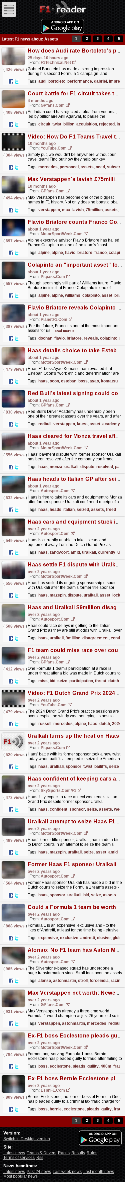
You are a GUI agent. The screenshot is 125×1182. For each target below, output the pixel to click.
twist (56, 124)
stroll (83, 980)
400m (106, 1066)
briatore (84, 252)
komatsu (109, 381)
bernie (56, 1109)
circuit (44, 124)
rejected (107, 124)
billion (68, 124)
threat (100, 680)
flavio (70, 252)
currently (106, 552)
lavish (78, 209)
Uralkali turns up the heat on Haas (73, 736)
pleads (79, 1066)
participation (81, 680)
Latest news (14, 1153)
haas (43, 381)
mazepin (58, 595)
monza (56, 466)
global (118, 937)
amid (75, 552)
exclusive (69, 937)
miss (43, 680)
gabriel (100, 81)
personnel (69, 167)
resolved (104, 466)
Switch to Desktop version (26, 1138)
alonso (44, 980)
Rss (39, 1157)
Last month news (98, 1171)
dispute (87, 466)
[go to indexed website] (74, 62)
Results (78, 1153)
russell (44, 723)
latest (82, 424)
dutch (113, 680)
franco (100, 252)
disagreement (95, 638)
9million (73, 638)
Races (64, 1153)
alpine (44, 252)
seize (62, 680)
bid (52, 680)
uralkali (71, 466)
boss (83, 381)
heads (55, 509)
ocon (54, 381)
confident (58, 809)
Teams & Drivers (41, 1153)
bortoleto (56, 81)
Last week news (67, 1171)
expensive (48, 937)
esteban (68, 381)
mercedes (48, 167)
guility (93, 1066)
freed (111, 509)
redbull (44, 424)
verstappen (49, 209)
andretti (87, 937)
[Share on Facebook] (11, 81)
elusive (104, 937)
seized (83, 509)
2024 (116, 723)
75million (94, 209)
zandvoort (59, 552)
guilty (106, 1109)
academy (111, 424)
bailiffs (100, 766)
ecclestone (60, 1066)
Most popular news (20, 1176)
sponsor (73, 766)
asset (107, 295)
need (100, 167)
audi (42, 81)
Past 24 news (39, 1171)
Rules (92, 1153)
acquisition (86, 124)
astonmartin (64, 980)
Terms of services (19, 1157)
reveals (91, 338)
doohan (45, 338)
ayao (94, 381)
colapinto (91, 295)
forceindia (99, 980)
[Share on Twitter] (16, 81)
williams (72, 295)
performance (79, 81)
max (66, 209)
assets (87, 167)
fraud (118, 1066)
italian (69, 509)
